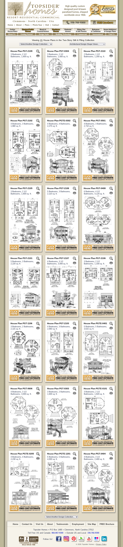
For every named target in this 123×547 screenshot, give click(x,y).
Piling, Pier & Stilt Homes (81, 30)
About (50, 524)
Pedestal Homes (67, 30)
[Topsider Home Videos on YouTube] (89, 541)
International (98, 34)
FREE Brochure (107, 524)
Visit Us (111, 34)
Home (15, 524)
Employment (78, 524)
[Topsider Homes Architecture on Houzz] (81, 541)
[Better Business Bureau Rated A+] (29, 539)
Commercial (82, 34)
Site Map (92, 524)
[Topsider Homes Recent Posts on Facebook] (59, 541)
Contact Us (27, 524)
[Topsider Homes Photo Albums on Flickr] (97, 541)
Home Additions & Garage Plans (110, 30)
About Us (11, 34)
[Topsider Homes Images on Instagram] (66, 541)
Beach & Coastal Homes (43, 30)
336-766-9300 (93, 533)
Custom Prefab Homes (28, 30)
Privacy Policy (101, 544)
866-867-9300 (57, 533)
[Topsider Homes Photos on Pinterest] (74, 541)
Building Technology (63, 34)
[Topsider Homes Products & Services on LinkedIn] (104, 541)
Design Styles (44, 34)
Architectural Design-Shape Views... (85, 44)
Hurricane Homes (56, 30)
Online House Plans (12, 30)
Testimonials (62, 524)
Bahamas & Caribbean (95, 30)
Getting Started (26, 34)
